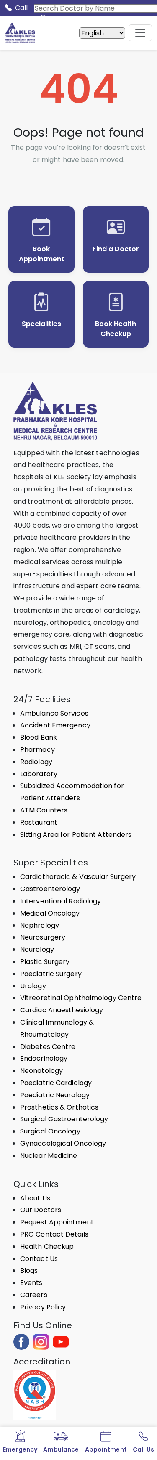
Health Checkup (47, 1246)
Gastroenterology (50, 889)
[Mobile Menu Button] (140, 32)
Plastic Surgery (45, 961)
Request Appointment (57, 1222)
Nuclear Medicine (48, 1155)
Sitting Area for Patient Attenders (75, 834)
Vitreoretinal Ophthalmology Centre (81, 998)
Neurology (37, 949)
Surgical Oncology (50, 1131)
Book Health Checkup (115, 329)
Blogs (29, 1270)
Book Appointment (41, 254)
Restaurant (38, 822)
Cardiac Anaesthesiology (61, 1010)
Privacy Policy (43, 1307)
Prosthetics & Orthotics (59, 1107)
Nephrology (39, 925)
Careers (33, 1295)
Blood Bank (38, 737)
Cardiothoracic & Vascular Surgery (78, 876)
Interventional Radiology (60, 901)
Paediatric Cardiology (56, 1083)
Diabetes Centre (48, 1046)
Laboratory (38, 774)
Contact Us (39, 1259)
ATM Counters (43, 810)
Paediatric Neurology (55, 1095)
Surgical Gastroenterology (64, 1119)
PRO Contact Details (54, 1234)
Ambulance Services (54, 713)
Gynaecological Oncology (63, 1143)
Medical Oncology (50, 913)
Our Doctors (40, 1210)
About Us (35, 1198)
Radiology (36, 762)
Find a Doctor (116, 249)
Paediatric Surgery (51, 974)
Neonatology (41, 1070)
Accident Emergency (55, 725)
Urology (33, 986)
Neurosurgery (42, 937)
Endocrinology (43, 1058)
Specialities (41, 324)
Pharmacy (37, 749)
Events (31, 1282)
